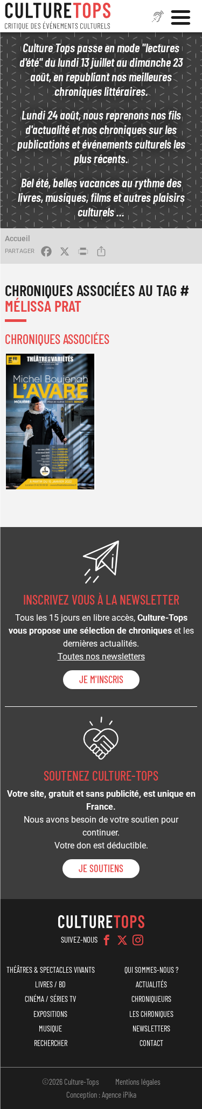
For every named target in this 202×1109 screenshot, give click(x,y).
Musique (50, 1028)
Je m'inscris (101, 679)
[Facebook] (106, 940)
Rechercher (50, 1043)
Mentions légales (138, 1081)
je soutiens (101, 868)
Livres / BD (50, 984)
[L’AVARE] (50, 421)
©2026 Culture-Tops (70, 1081)
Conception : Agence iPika (101, 1094)
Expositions (50, 1014)
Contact (151, 1043)
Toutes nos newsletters (101, 656)
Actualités (151, 984)
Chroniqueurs (151, 998)
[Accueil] (57, 16)
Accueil (17, 238)
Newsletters (151, 1028)
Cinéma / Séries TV (50, 998)
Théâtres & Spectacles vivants (50, 969)
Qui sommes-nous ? (151, 969)
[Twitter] (122, 940)
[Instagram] (137, 940)
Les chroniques (151, 1014)
